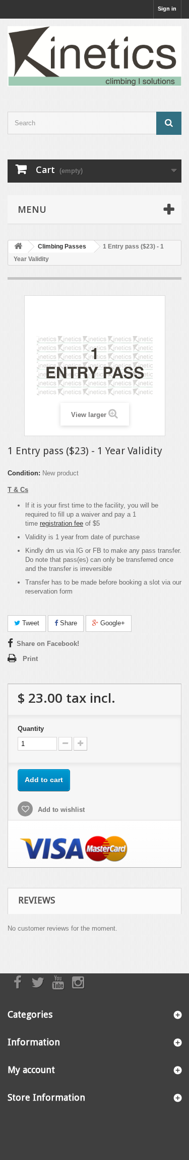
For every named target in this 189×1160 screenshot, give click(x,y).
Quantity (31, 728)
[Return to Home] (18, 246)
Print (30, 658)
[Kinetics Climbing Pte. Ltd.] (94, 56)
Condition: (24, 473)
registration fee (61, 523)
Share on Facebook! (48, 643)
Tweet (29, 623)
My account (31, 1069)
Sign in (167, 9)
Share (67, 623)
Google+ (111, 623)
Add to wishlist (60, 809)
